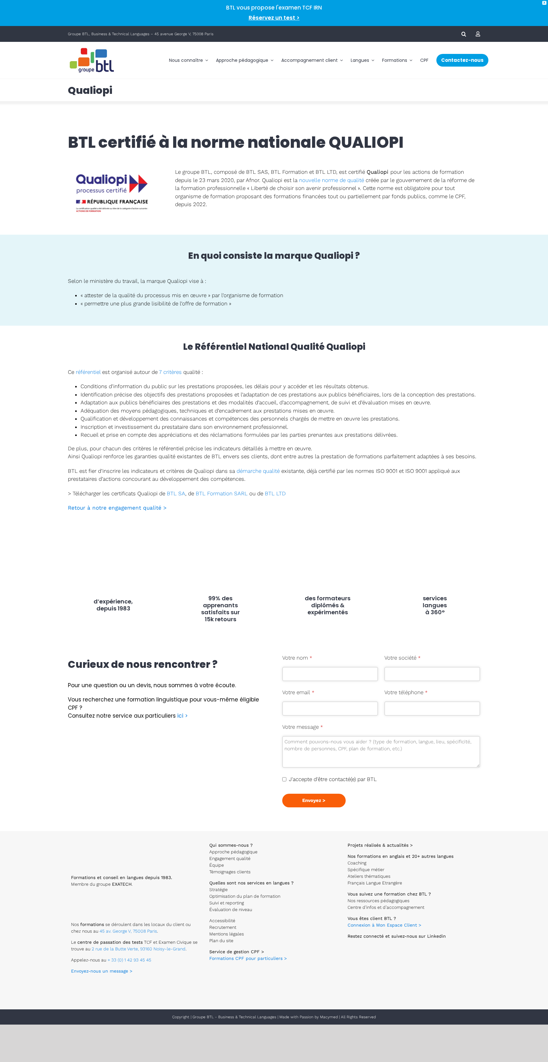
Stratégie (218, 889)
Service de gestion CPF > (236, 951)
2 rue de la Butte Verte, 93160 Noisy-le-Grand (139, 948)
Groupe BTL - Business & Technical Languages (234, 1017)
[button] (463, 34)
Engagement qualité (230, 858)
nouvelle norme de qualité (331, 180)
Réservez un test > (274, 18)
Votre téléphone (405, 692)
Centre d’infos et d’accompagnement (386, 907)
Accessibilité (222, 920)
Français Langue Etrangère (375, 882)
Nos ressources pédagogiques (378, 900)
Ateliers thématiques (369, 876)
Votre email (298, 692)
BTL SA (176, 493)
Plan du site (221, 940)
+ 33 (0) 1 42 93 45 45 (129, 959)
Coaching (357, 862)
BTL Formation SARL (222, 493)
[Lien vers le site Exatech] (91, 897)
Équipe (216, 865)
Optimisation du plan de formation (244, 896)
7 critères (170, 372)
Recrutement (222, 927)
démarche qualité (258, 471)
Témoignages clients (230, 871)
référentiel (88, 372)
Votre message (302, 727)
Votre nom (297, 658)
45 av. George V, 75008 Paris (128, 931)
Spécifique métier (366, 869)
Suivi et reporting (226, 902)
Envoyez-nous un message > (101, 971)
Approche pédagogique (233, 851)
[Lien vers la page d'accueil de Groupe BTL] (96, 840)
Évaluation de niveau (230, 909)
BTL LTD (275, 493)
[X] (354, 942)
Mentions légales (226, 933)
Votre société (402, 658)
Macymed (329, 1017)
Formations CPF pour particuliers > (248, 958)
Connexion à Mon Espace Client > (384, 925)
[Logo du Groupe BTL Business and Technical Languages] (92, 47)
